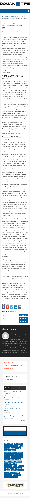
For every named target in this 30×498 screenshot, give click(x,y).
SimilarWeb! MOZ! (9, 368)
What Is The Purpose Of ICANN (11, 118)
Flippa (6, 459)
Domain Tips (10, 493)
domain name (8, 454)
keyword (7, 463)
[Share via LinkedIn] (15, 308)
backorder (15, 446)
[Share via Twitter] (11, 308)
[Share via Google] (7, 308)
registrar (19, 468)
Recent (15, 388)
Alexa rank (7, 446)
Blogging (7, 448)
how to (12, 461)
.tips (15, 443)
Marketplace (8, 466)
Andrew (5, 31)
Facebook (19, 457)
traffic (14, 474)
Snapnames (15, 472)
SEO (9, 472)
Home (5, 16)
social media (8, 474)
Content (7, 450)
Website (7, 477)
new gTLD (7, 468)
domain (13, 450)
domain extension (9, 452)
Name (15, 466)
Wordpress (14, 477)
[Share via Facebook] (3, 308)
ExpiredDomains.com (10, 363)
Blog (20, 446)
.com (6, 443)
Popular (7, 388)
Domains (7, 457)
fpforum (12, 333)
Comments (22, 388)
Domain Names (18, 454)
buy (19, 448)
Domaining (19, 452)
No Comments (15, 34)
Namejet (20, 466)
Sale (12, 470)
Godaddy (12, 459)
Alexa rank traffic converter (12, 398)
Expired (13, 457)
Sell (6, 472)
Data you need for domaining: (13, 365)
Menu (3, 11)
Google (19, 459)
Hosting (7, 461)
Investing (18, 461)
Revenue (7, 470)
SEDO (21, 470)
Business (13, 448)
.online (11, 443)
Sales (16, 470)
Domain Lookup (8, 379)
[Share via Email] (19, 308)
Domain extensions (13, 16)
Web (19, 474)
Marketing (14, 463)
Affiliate (20, 443)
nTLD (13, 468)
